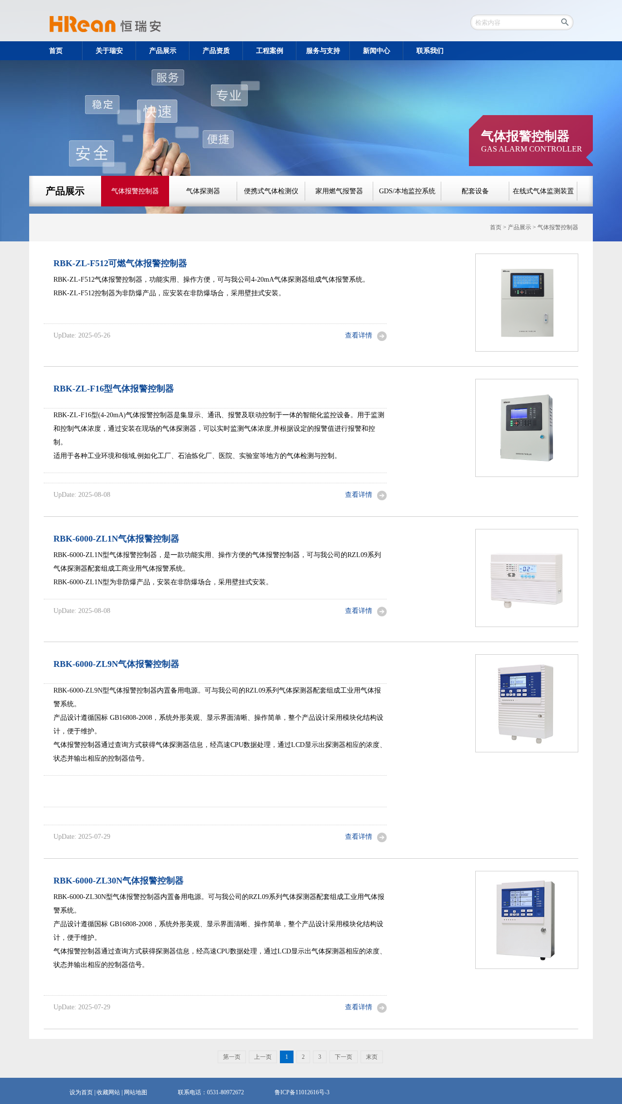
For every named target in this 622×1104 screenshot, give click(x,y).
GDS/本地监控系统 (407, 191)
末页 (372, 1056)
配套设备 (475, 191)
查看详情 (358, 335)
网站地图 (135, 1092)
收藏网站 (108, 1092)
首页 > (499, 227)
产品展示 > (522, 227)
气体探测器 (203, 191)
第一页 (232, 1056)
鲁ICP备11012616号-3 (302, 1092)
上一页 (263, 1056)
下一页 (343, 1056)
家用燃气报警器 (339, 191)
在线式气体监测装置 (543, 191)
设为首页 (81, 1092)
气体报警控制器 (135, 191)
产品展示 (65, 191)
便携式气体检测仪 (271, 191)
